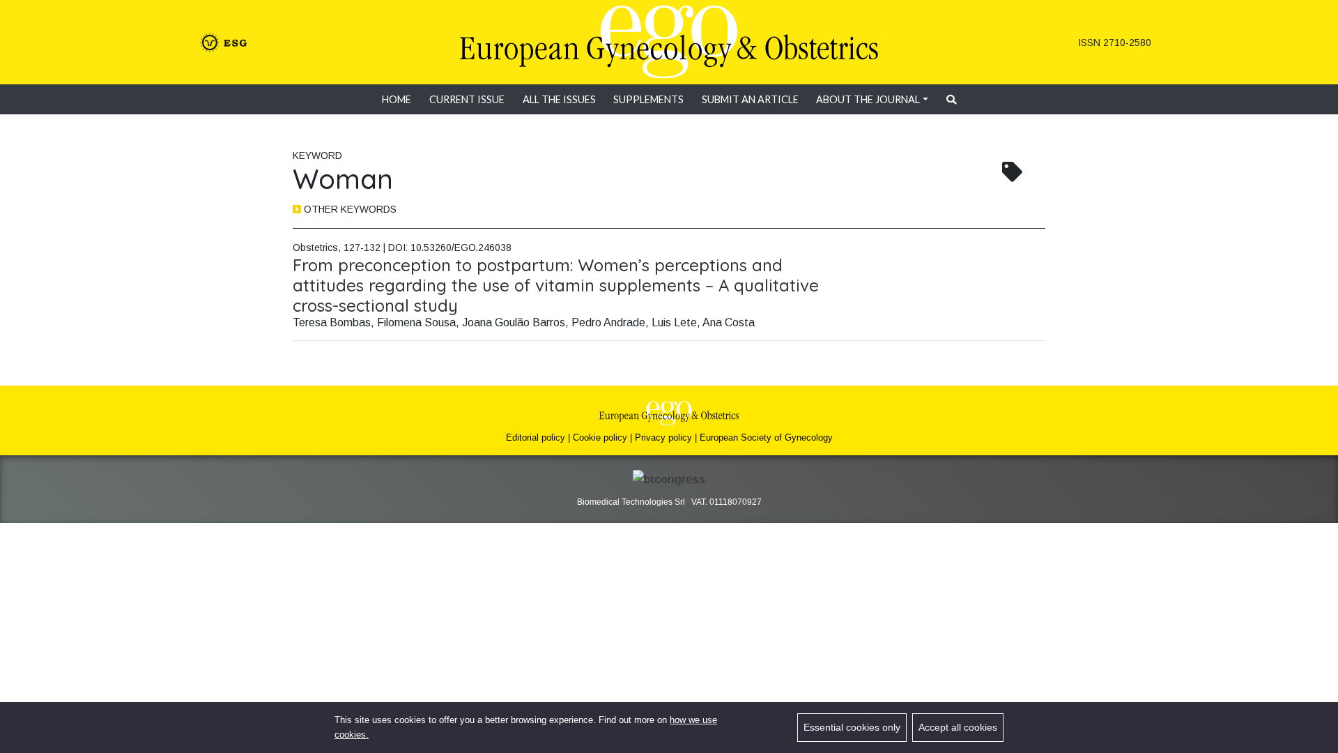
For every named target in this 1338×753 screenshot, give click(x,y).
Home (396, 99)
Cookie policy (600, 437)
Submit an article (750, 99)
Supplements (648, 99)
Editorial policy (535, 437)
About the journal (868, 99)
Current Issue (467, 99)
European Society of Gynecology (766, 437)
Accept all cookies (957, 727)
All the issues (559, 99)
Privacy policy (663, 437)
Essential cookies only (851, 727)
